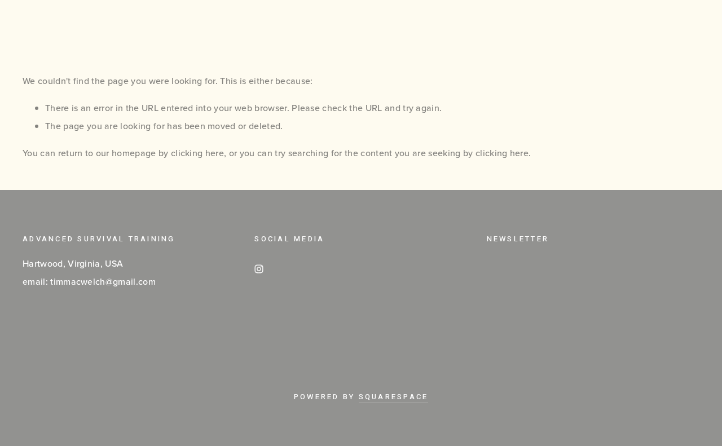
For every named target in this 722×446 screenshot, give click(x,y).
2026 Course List (369, 28)
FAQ (499, 28)
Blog (452, 28)
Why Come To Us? (69, 28)
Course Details (256, 28)
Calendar (165, 28)
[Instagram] (258, 268)
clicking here (197, 153)
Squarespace (394, 396)
